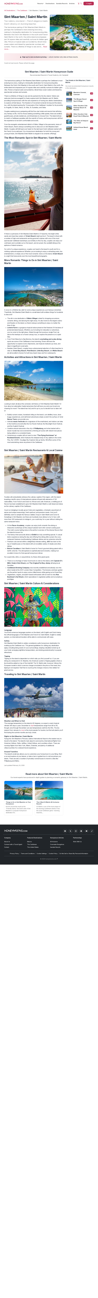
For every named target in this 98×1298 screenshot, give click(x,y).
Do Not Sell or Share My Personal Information (74, 853)
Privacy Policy (14, 853)
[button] (49, 57)
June (22, 730)
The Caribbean (22, 10)
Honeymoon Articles (57, 838)
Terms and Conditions (28, 853)
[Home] (15, 831)
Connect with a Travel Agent (13, 844)
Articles (72, 3)
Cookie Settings (42, 853)
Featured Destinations (34, 838)
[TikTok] (92, 831)
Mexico (29, 841)
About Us (7, 841)
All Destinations (9, 10)
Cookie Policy (53, 853)
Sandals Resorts (62, 3)
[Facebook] (65, 831)
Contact (6, 847)
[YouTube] (86, 831)
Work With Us (77, 841)
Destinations (50, 3)
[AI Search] (80, 3)
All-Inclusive (54, 841)
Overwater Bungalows (57, 844)
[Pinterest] (81, 831)
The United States (33, 847)
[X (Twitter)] (70, 831)
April (32, 725)
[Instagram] (76, 831)
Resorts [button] (40, 3)
